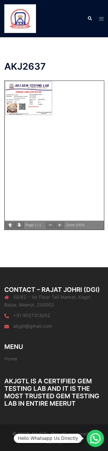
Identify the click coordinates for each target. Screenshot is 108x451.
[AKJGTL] (20, 18)
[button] (89, 18)
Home (10, 359)
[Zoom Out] (50, 225)
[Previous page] (10, 225)
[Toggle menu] (101, 19)
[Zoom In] (59, 225)
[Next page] (19, 225)
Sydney (54, 441)
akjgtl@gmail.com (32, 326)
